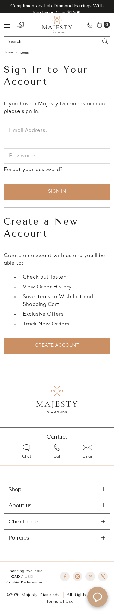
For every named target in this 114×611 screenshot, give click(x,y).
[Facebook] (65, 576)
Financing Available (24, 571)
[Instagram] (77, 576)
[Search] (105, 41)
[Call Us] (89, 24)
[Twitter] (103, 576)
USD (29, 576)
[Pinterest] (90, 576)
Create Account (57, 345)
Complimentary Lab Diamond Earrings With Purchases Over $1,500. (57, 9)
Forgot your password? (33, 170)
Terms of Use (59, 601)
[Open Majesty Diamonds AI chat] (97, 597)
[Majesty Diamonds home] (57, 24)
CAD (16, 576)
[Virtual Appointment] (20, 24)
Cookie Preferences (24, 582)
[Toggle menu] (10, 24)
